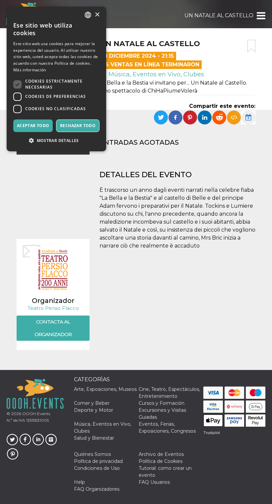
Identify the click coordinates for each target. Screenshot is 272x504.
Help (79, 482)
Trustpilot (211, 432)
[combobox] (88, 15)
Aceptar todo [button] (33, 125)
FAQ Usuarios (154, 482)
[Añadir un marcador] (251, 46)
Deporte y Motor (93, 410)
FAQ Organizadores (96, 489)
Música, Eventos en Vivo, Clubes (155, 74)
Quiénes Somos (92, 454)
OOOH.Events (35, 413)
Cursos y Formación (161, 403)
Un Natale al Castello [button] (218, 15)
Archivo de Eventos (161, 454)
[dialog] (56, 79)
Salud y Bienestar (94, 438)
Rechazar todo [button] (78, 125)
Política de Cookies (160, 461)
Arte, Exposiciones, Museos (105, 389)
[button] (260, 15)
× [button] (97, 14)
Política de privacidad (98, 461)
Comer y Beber (91, 403)
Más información (29, 70)
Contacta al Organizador (53, 328)
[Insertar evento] (234, 117)
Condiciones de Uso (97, 468)
